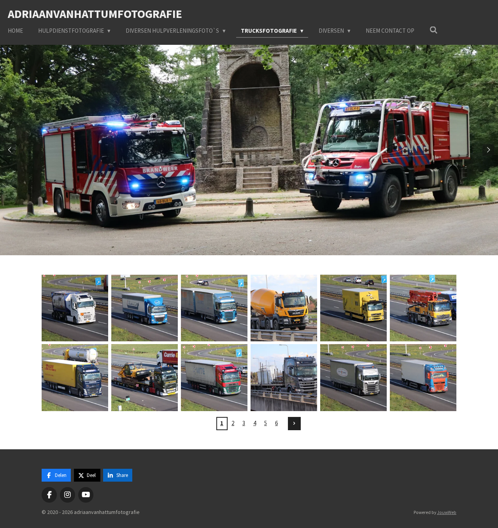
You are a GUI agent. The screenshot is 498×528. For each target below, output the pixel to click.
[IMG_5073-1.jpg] (214, 308)
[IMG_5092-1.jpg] (353, 378)
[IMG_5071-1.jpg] (144, 308)
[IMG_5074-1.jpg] (284, 308)
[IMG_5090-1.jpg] (284, 378)
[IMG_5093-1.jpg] (423, 378)
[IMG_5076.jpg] (353, 308)
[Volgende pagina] (294, 423)
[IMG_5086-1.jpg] (144, 378)
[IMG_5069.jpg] (75, 308)
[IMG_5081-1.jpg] (75, 378)
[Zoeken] (433, 30)
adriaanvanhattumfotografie (95, 13)
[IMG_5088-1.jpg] (214, 378)
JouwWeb (446, 512)
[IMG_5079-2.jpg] (423, 308)
